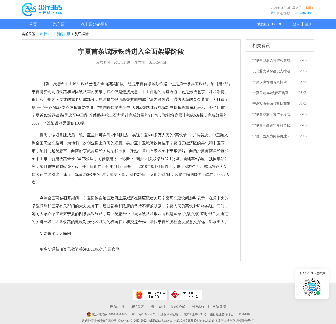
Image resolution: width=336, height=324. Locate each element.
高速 (195, 84)
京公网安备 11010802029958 (109, 314)
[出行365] (42, 10)
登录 (296, 24)
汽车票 (59, 24)
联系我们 (199, 306)
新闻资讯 (63, 34)
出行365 (46, 34)
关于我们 (158, 306)
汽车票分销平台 (94, 24)
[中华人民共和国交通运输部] (150, 295)
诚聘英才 (137, 306)
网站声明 (117, 306)
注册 (308, 24)
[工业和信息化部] (185, 295)
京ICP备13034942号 (144, 314)
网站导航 (219, 306)
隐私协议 (178, 306)
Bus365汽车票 (100, 249)
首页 (33, 24)
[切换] (309, 8)
